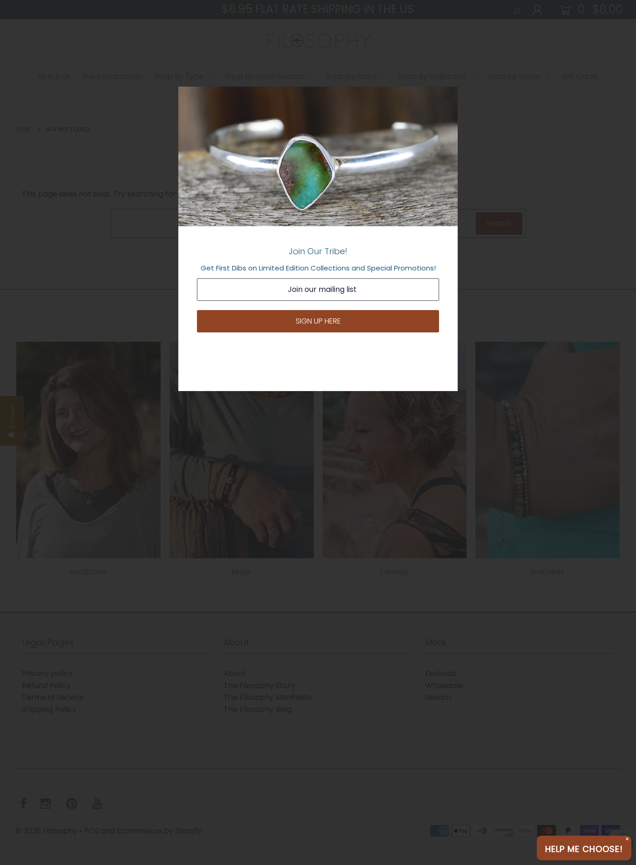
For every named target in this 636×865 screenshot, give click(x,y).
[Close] (447, 97)
